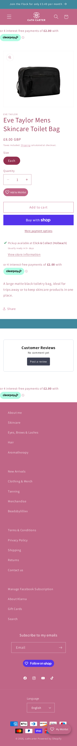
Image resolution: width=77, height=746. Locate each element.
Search (13, 619)
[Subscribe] (61, 647)
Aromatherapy (18, 452)
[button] (9, 17)
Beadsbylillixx (18, 511)
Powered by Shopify (50, 738)
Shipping (25, 145)
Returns (13, 560)
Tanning (14, 491)
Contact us (15, 570)
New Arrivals (16, 471)
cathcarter (31, 738)
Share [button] (11, 309)
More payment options (39, 231)
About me (15, 413)
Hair (11, 442)
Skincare (14, 422)
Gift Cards (15, 609)
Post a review (38, 361)
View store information (24, 254)
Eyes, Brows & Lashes (23, 432)
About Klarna (17, 599)
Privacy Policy (18, 540)
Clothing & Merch (20, 481)
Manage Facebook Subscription (30, 589)
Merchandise (17, 501)
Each (11, 161)
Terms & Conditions (22, 530)
